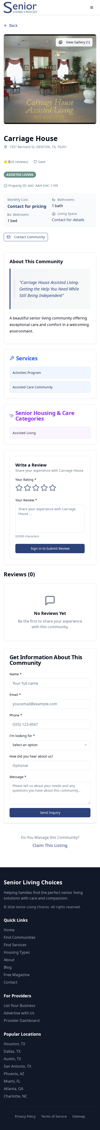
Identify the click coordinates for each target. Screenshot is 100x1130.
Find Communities (20, 937)
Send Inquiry (50, 812)
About (9, 959)
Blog (8, 967)
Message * (18, 777)
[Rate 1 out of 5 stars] (19, 488)
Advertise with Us (19, 1013)
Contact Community (29, 237)
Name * (16, 674)
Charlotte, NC (15, 1096)
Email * (15, 694)
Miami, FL (12, 1081)
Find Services (15, 944)
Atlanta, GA (13, 1088)
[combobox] (50, 745)
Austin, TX (12, 1058)
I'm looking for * (22, 735)
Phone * (16, 715)
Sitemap (78, 1116)
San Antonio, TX (17, 1066)
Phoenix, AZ (14, 1073)
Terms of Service (54, 1116)
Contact (10, 982)
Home (9, 929)
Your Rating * (25, 479)
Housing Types (17, 952)
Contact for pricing (26, 206)
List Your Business (19, 1005)
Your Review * (26, 500)
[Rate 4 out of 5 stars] (44, 488)
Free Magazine (17, 974)
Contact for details (68, 219)
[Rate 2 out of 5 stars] (27, 488)
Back (13, 25)
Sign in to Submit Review (50, 548)
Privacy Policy (25, 1116)
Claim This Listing (50, 845)
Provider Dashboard (22, 1020)
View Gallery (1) (78, 42)
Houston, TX (14, 1043)
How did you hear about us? (31, 756)
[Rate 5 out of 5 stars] (52, 488)
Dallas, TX (12, 1051)
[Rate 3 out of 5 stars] (36, 488)
